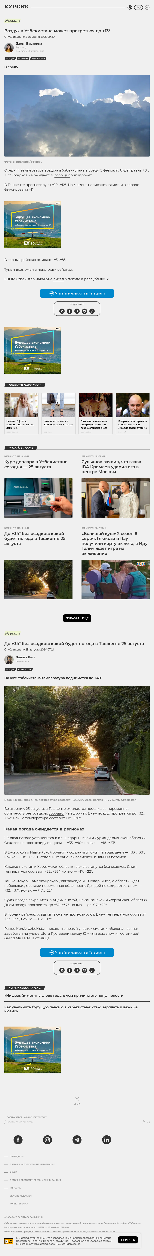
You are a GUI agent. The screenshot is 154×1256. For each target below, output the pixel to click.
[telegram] (77, 1139)
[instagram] (47, 1139)
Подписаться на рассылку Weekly (27, 1117)
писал (58, 279)
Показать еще (77, 618)
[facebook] (18, 1139)
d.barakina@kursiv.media (30, 50)
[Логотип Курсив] (16, 6)
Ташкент (23, 59)
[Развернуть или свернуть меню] (147, 7)
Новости (12, 21)
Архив (13, 1172)
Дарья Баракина (29, 43)
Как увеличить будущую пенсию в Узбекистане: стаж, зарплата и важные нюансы (70, 1009)
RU (138, 7)
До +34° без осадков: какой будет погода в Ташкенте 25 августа (35, 538)
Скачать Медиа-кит (21, 1196)
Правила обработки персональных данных (35, 1180)
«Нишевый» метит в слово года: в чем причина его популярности (63, 996)
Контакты (15, 1188)
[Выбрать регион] (129, 7)
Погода (10, 59)
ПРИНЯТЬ (128, 1240)
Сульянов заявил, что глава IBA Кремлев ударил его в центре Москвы (111, 466)
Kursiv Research (19, 1204)
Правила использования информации (32, 1164)
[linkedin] (106, 1139)
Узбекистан (38, 59)
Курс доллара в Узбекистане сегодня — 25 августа (36, 464)
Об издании (16, 1157)
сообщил (62, 175)
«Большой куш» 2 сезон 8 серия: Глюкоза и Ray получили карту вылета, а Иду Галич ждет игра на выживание (115, 543)
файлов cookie (71, 1243)
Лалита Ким (25, 657)
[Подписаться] (147, 1122)
